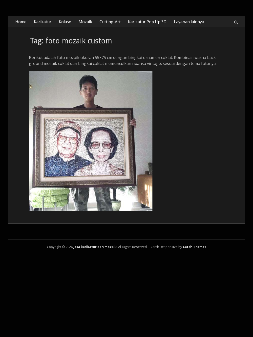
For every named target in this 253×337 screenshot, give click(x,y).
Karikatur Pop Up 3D (147, 21)
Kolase (65, 21)
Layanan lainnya (189, 21)
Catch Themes (194, 246)
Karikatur (42, 21)
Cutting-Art (110, 21)
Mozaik (85, 21)
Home (20, 21)
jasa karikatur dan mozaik (95, 246)
